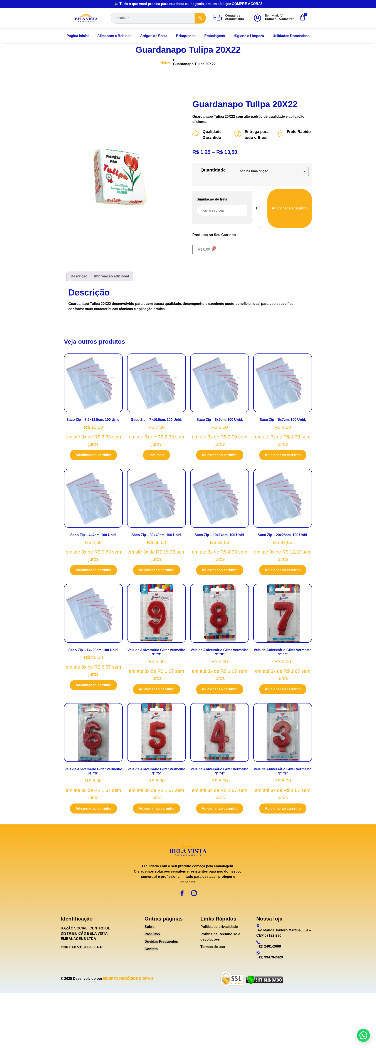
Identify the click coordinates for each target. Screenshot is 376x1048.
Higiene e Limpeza (249, 36)
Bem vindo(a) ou (279, 17)
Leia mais (156, 455)
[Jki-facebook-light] (182, 893)
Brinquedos (186, 36)
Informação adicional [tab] (111, 276)
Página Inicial (78, 36)
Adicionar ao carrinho (290, 208)
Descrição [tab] (79, 276)
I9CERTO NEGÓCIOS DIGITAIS (128, 978)
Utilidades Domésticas (291, 36)
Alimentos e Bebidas (114, 36)
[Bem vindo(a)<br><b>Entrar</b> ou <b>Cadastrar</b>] (257, 18)
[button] (363, 1035)
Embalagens (214, 36)
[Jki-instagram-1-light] (194, 893)
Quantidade (213, 169)
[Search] (200, 18)
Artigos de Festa (153, 36)
